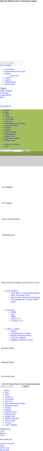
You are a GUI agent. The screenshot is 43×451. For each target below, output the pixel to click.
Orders (13, 316)
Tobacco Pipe (10, 84)
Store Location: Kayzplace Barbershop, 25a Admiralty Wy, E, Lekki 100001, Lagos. (25, 299)
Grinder (8, 78)
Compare (8, 423)
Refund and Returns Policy (21, 335)
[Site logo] (8, 61)
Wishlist (14, 331)
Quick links (10, 310)
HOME (13, 312)
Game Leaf (14, 76)
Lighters (8, 80)
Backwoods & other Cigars (15, 71)
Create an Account (7, 443)
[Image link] (19, 356)
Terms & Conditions (18, 338)
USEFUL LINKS (12, 329)
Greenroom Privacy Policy (21, 333)
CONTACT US (17, 321)
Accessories (9, 69)
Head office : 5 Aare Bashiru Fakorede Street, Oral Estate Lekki (25, 294)
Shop (13, 314)
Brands (7, 74)
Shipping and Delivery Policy (22, 340)
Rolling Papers (10, 82)
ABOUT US (16, 319)
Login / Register (11, 425)
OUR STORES (12, 291)
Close (2, 431)
